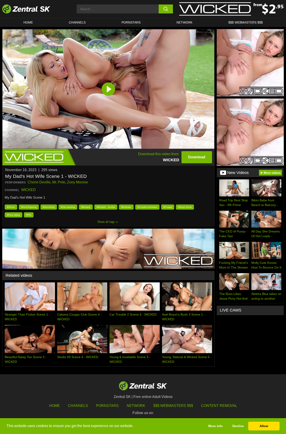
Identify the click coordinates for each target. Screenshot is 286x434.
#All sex (11, 207)
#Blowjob (85, 207)
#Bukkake (126, 207)
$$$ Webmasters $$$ (245, 22)
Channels (77, 22)
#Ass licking (49, 207)
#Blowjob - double (106, 207)
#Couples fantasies (147, 207)
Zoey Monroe (77, 182)
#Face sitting (13, 215)
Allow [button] (264, 426)
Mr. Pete (58, 182)
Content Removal (219, 406)
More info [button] (215, 426)
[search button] (166, 8)
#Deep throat (185, 207)
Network (184, 22)
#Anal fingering (29, 207)
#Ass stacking (68, 207)
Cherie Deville (39, 182)
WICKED (28, 190)
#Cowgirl (167, 207)
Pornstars (131, 22)
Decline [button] (238, 426)
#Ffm (28, 215)
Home (28, 22)
